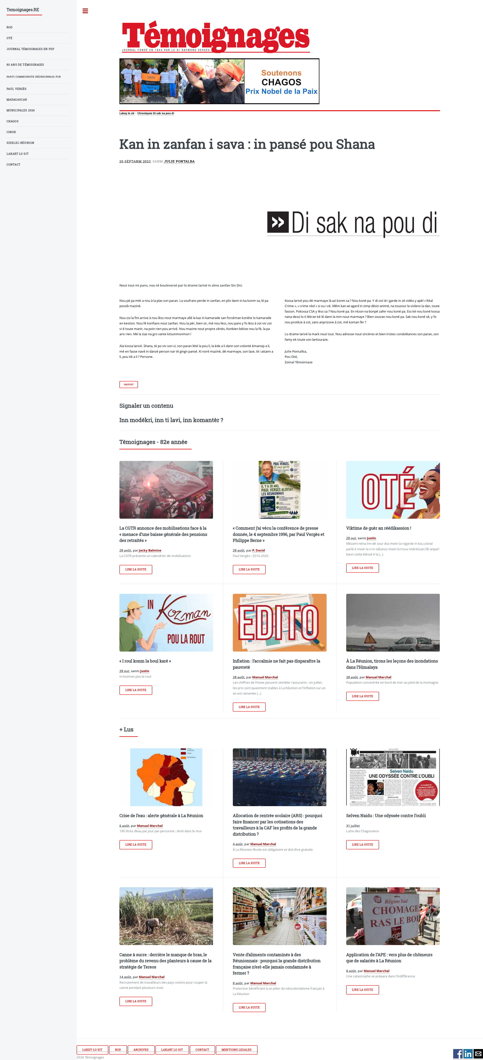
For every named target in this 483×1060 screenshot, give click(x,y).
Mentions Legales (237, 1050)
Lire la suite (136, 569)
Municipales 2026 (21, 110)
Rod (118, 1050)
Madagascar (17, 99)
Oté (10, 38)
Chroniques (144, 113)
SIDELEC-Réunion (21, 143)
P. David (258, 550)
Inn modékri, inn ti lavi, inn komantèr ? (171, 420)
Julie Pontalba (179, 161)
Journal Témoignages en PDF (31, 49)
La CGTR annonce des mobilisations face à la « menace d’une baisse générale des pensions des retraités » (163, 534)
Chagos (13, 121)
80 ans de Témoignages (25, 64)
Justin (371, 538)
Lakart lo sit (172, 1050)
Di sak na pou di (163, 113)
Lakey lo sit (126, 113)
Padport (128, 384)
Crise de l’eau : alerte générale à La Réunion (161, 815)
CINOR (11, 132)
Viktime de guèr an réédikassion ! (378, 528)
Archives (141, 1050)
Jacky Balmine (150, 550)
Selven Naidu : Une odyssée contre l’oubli (386, 815)
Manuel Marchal (265, 677)
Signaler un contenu (146, 405)
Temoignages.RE (23, 9)
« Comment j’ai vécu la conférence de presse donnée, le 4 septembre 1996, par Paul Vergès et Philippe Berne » (278, 534)
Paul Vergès (17, 89)
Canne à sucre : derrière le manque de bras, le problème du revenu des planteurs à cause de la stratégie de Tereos (165, 961)
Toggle (85, 11)
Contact (202, 1050)
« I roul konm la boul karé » (145, 661)
